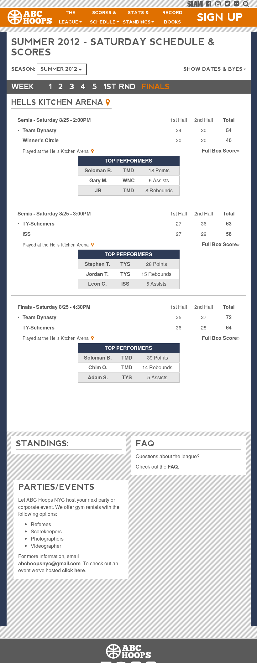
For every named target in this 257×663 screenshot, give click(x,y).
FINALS (156, 86)
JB (98, 190)
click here (73, 570)
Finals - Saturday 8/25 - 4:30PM (54, 306)
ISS (27, 233)
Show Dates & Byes (213, 69)
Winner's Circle (41, 140)
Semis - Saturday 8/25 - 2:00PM (54, 119)
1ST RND (119, 86)
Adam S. (98, 377)
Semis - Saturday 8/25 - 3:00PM (54, 213)
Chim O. (97, 367)
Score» (221, 150)
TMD (128, 170)
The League (69, 17)
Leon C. (97, 283)
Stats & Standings (137, 17)
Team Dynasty (39, 130)
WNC (129, 180)
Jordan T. (97, 273)
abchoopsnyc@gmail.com (49, 563)
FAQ (173, 466)
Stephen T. (97, 263)
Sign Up (220, 17)
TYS (125, 263)
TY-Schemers (39, 223)
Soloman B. (98, 170)
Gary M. (98, 180)
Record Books (172, 17)
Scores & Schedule (103, 17)
